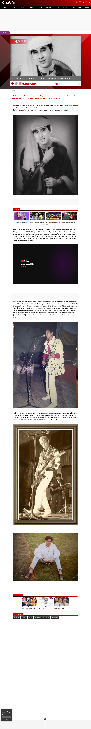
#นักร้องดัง (17, 618)
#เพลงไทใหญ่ (54, 618)
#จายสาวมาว (46, 618)
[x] (80, 2)
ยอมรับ (6, 716)
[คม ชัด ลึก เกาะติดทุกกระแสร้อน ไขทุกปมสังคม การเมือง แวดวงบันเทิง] (45, 3)
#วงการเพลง (37, 618)
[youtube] (83, 2)
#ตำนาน (30, 618)
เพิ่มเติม (3, 714)
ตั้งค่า (7, 719)
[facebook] (76, 2)
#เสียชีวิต (24, 618)
